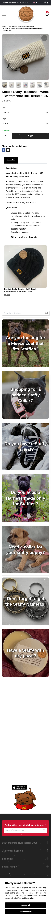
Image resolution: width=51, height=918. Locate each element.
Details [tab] (11, 160)
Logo (4, 119)
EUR (44, 2)
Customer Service (12, 850)
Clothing (12, 26)
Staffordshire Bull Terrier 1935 (20, 842)
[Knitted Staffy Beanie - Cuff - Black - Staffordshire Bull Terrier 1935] (25, 266)
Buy (31, 136)
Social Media (9, 866)
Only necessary (25, 912)
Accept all (25, 905)
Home (4, 26)
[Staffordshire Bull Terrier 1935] (26, 14)
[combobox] (25, 112)
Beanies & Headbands (26, 26)
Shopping (7, 858)
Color (4, 108)
